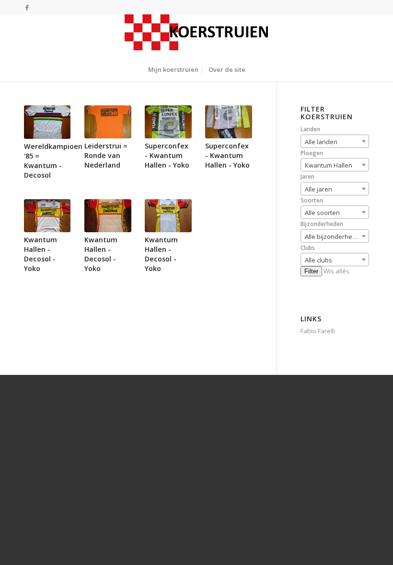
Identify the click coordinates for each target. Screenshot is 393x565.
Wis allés (336, 271)
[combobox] (335, 141)
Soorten (312, 200)
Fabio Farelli (318, 331)
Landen (310, 129)
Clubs (308, 248)
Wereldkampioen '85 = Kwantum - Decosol (53, 161)
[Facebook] (27, 7)
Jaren (307, 176)
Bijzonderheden (322, 224)
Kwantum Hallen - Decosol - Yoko (40, 254)
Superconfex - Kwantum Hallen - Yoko (167, 155)
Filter (311, 271)
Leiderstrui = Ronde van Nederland (105, 155)
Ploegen (312, 153)
